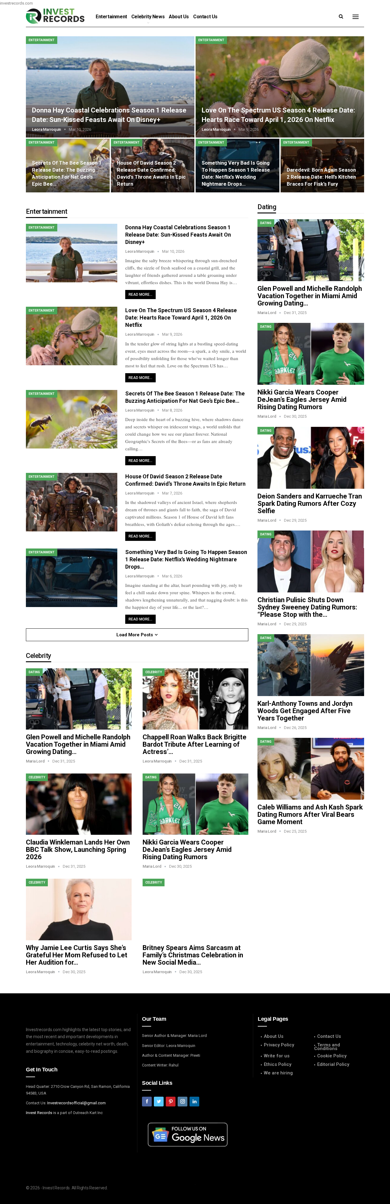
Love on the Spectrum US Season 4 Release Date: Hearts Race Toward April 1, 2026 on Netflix (181, 317)
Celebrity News (148, 17)
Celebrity (153, 672)
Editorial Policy (333, 1064)
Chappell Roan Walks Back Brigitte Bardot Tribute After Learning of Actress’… (194, 744)
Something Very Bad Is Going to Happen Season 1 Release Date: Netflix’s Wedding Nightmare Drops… (186, 559)
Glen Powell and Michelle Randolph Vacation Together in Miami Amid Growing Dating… (78, 744)
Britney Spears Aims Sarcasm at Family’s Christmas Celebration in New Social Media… (193, 955)
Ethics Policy (277, 1064)
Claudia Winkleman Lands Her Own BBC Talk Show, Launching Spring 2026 (78, 849)
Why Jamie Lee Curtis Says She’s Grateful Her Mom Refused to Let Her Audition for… (76, 955)
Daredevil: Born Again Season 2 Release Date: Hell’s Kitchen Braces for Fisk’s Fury (321, 177)
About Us (179, 17)
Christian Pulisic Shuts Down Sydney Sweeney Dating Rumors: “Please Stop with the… (307, 607)
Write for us (276, 1056)
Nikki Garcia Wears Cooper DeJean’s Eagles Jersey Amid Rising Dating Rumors (187, 849)
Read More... (140, 294)
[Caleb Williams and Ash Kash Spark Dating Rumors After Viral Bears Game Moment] (310, 769)
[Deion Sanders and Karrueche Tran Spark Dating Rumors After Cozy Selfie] (310, 458)
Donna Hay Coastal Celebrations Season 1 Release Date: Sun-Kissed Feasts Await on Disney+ (178, 234)
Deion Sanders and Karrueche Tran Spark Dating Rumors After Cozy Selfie (309, 503)
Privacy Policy (279, 1045)
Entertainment (111, 17)
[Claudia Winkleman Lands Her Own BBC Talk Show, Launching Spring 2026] (79, 804)
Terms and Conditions (327, 1046)
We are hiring (278, 1073)
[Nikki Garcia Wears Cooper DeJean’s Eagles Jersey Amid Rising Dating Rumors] (195, 804)
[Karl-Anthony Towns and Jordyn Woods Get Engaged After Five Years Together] (310, 665)
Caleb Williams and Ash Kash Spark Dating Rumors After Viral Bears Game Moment (310, 814)
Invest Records (39, 1112)
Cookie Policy (331, 1056)
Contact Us (205, 17)
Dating (34, 672)
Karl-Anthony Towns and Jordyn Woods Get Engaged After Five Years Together (305, 711)
